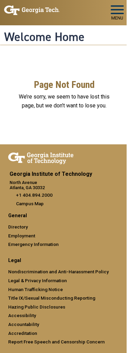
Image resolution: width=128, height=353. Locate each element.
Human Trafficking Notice (35, 289)
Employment (21, 235)
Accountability (23, 324)
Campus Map (30, 203)
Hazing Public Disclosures (36, 307)
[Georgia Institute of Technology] (32, 9)
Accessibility (22, 315)
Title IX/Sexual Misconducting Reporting (51, 298)
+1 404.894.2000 (34, 195)
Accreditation (22, 333)
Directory (18, 227)
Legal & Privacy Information (37, 280)
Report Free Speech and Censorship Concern (56, 341)
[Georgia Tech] (40, 157)
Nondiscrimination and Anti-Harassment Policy (58, 271)
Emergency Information (33, 244)
